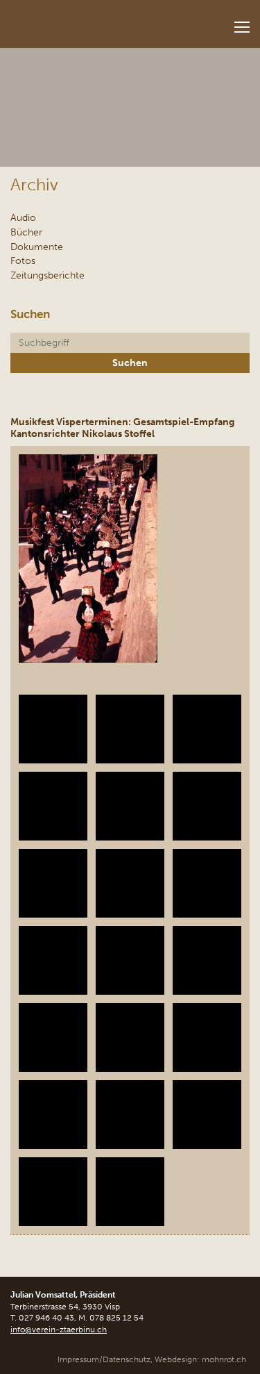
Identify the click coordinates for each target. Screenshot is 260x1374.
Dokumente (36, 246)
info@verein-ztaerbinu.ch (58, 1329)
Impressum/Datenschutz (104, 1359)
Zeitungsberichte (47, 275)
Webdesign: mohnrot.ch (200, 1359)
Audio (23, 217)
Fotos (22, 260)
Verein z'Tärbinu (87, 19)
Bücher (26, 232)
